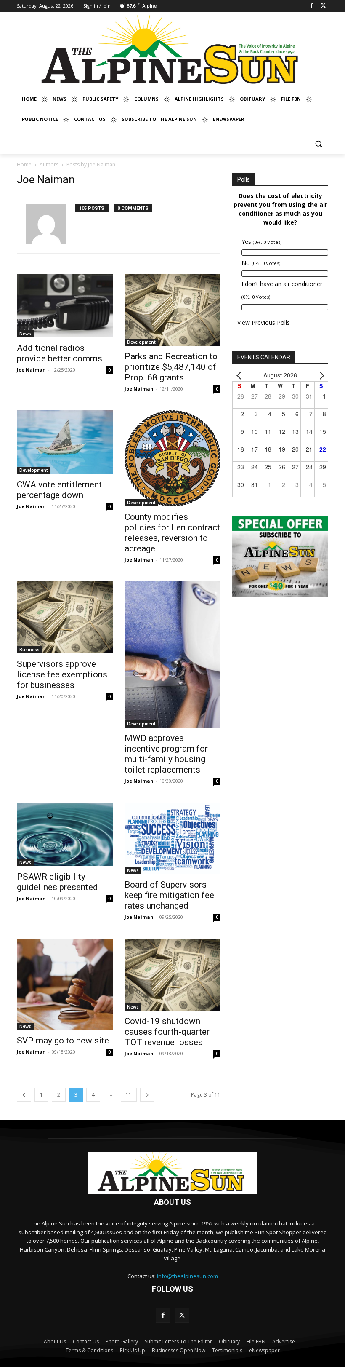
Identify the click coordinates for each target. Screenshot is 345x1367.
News (25, 334)
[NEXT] (320, 375)
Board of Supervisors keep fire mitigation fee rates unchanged (169, 895)
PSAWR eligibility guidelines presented (57, 882)
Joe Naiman (31, 369)
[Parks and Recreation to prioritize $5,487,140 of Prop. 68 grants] (172, 310)
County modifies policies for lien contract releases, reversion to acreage (172, 533)
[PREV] (240, 375)
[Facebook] (311, 6)
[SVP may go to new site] (65, 984)
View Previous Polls (263, 322)
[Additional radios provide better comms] (65, 305)
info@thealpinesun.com (187, 1276)
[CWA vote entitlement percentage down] (65, 442)
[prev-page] (24, 1095)
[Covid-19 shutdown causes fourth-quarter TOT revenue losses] (172, 975)
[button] (318, 144)
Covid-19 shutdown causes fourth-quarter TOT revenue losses (167, 1031)
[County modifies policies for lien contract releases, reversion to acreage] (172, 458)
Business (29, 650)
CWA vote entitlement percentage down (59, 489)
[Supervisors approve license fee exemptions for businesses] (65, 617)
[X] (323, 6)
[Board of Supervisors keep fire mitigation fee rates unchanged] (172, 838)
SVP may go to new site (63, 1040)
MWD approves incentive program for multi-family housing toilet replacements (166, 754)
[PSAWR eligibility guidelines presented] (65, 834)
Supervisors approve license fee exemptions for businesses (62, 674)
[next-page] (147, 1095)
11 (129, 1094)
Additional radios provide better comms (59, 353)
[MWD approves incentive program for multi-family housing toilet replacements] (172, 654)
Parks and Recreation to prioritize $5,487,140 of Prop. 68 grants (171, 367)
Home (24, 164)
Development (141, 342)
